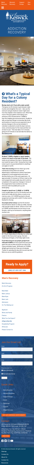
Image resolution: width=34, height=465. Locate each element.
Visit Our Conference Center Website (14, 415)
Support (5, 406)
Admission (5, 302)
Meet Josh (5, 299)
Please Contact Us (7, 329)
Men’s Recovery (6, 283)
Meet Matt (5, 291)
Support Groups (8, 396)
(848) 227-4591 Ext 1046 (17, 270)
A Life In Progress (7, 286)
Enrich (5, 400)
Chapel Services (8, 410)
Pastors (4, 315)
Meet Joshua (6, 293)
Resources (6, 403)
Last (3, 353)
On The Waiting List (7, 305)
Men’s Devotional (8, 370)
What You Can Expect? (8, 318)
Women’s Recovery (9, 393)
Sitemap (4, 451)
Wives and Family (7, 312)
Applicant (5, 310)
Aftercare (5, 327)
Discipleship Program (8, 324)
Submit (4, 378)
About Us (4, 457)
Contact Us (4, 454)
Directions (6, 436)
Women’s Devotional (9, 374)
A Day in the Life (7, 321)
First (3, 346)
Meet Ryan (5, 296)
